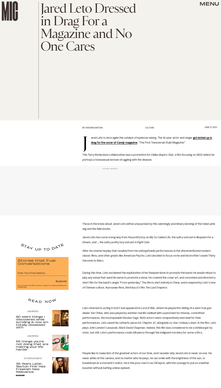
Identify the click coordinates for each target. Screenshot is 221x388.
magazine (131, 142)
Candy (121, 142)
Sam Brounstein (94, 128)
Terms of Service (58, 285)
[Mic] (10, 11)
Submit (61, 281)
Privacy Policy (22, 287)
